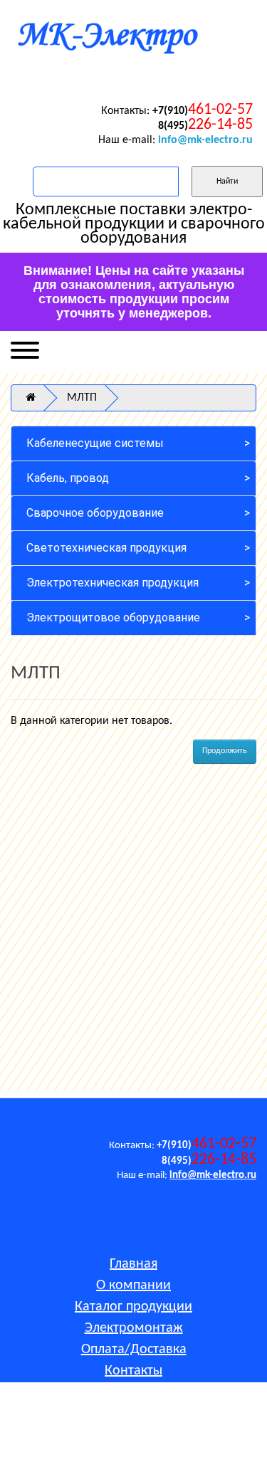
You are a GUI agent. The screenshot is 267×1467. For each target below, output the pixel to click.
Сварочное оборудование (95, 513)
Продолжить (224, 751)
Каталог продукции (133, 1307)
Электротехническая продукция (112, 582)
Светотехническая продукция (106, 547)
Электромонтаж (134, 1328)
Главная (133, 1264)
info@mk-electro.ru (205, 140)
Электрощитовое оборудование (113, 617)
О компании (133, 1285)
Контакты (133, 1371)
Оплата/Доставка (134, 1349)
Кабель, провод (67, 478)
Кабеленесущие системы (95, 443)
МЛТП (82, 398)
